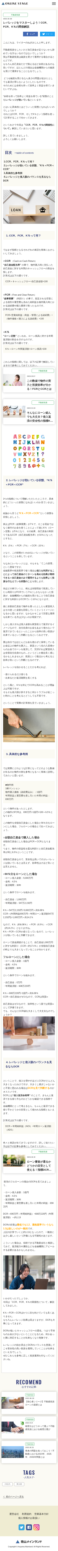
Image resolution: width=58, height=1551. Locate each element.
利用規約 (26, 1514)
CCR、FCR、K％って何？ (20, 161)
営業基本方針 (41, 1514)
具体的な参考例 (14, 173)
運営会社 (14, 1514)
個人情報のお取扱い (29, 1518)
